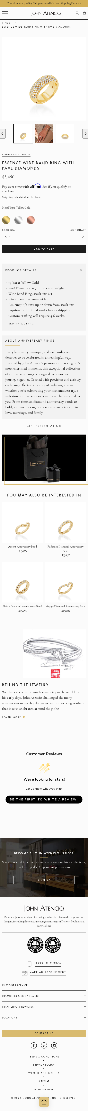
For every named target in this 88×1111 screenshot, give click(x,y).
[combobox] (44, 237)
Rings (6, 22)
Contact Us (44, 1033)
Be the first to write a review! (44, 799)
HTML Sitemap (44, 1089)
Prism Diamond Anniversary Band (22, 606)
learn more (11, 717)
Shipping (7, 197)
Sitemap (44, 1081)
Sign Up (44, 880)
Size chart (78, 230)
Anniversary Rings (16, 154)
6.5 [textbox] (8, 237)
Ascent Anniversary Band (22, 546)
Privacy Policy (44, 1064)
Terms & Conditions (44, 1056)
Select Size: (44, 229)
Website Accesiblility (44, 1073)
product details (43, 270)
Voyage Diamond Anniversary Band (66, 606)
